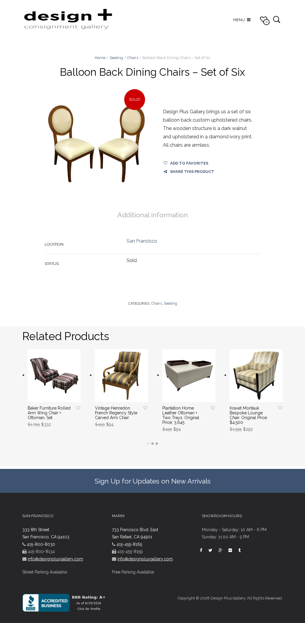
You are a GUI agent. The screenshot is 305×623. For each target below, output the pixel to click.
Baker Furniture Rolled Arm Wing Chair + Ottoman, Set (49, 413)
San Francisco (142, 241)
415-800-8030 (41, 544)
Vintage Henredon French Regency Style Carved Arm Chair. (116, 413)
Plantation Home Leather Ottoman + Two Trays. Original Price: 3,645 (180, 415)
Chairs (132, 57)
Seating (116, 57)
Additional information (152, 215)
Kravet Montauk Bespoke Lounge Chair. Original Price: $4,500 (249, 415)
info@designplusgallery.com (55, 559)
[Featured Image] (96, 144)
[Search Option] (276, 19)
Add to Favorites (189, 163)
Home (100, 57)
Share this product (192, 171)
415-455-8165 (129, 544)
